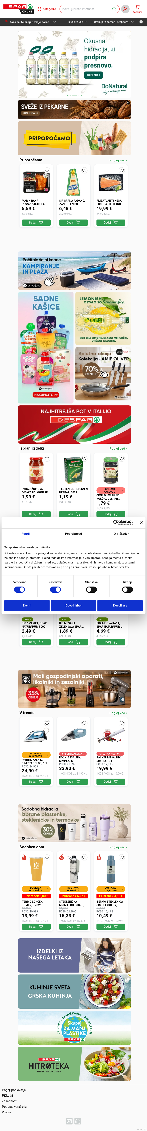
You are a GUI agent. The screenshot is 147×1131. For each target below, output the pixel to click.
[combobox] (86, 9)
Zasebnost (9, 1101)
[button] (18, 9)
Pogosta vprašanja (14, 1107)
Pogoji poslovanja (14, 1090)
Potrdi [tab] (25, 533)
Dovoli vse (120, 605)
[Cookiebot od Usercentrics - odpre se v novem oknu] (116, 522)
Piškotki (7, 1095)
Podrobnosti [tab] (73, 533)
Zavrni (27, 605)
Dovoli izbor (73, 605)
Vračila (6, 1112)
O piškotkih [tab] (121, 533)
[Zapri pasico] (141, 522)
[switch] (55, 590)
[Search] (114, 9)
